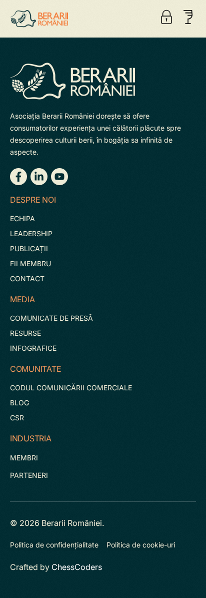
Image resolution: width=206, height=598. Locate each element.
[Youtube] (59, 176)
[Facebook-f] (18, 176)
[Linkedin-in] (39, 176)
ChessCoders (77, 567)
